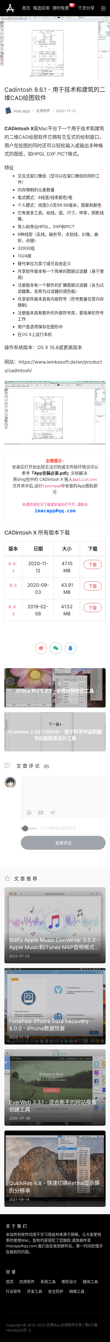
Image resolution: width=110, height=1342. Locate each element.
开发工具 (34, 1291)
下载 (93, 564)
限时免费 (63, 6)
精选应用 (41, 7)
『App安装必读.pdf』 (50, 472)
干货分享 (86, 7)
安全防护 (55, 1291)
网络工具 (76, 1291)
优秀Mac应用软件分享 (10, 8)
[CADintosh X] (8, 110)
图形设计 (69, 1281)
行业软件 (13, 1291)
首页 (26, 7)
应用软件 (43, 111)
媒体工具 (90, 1281)
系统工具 (48, 1281)
